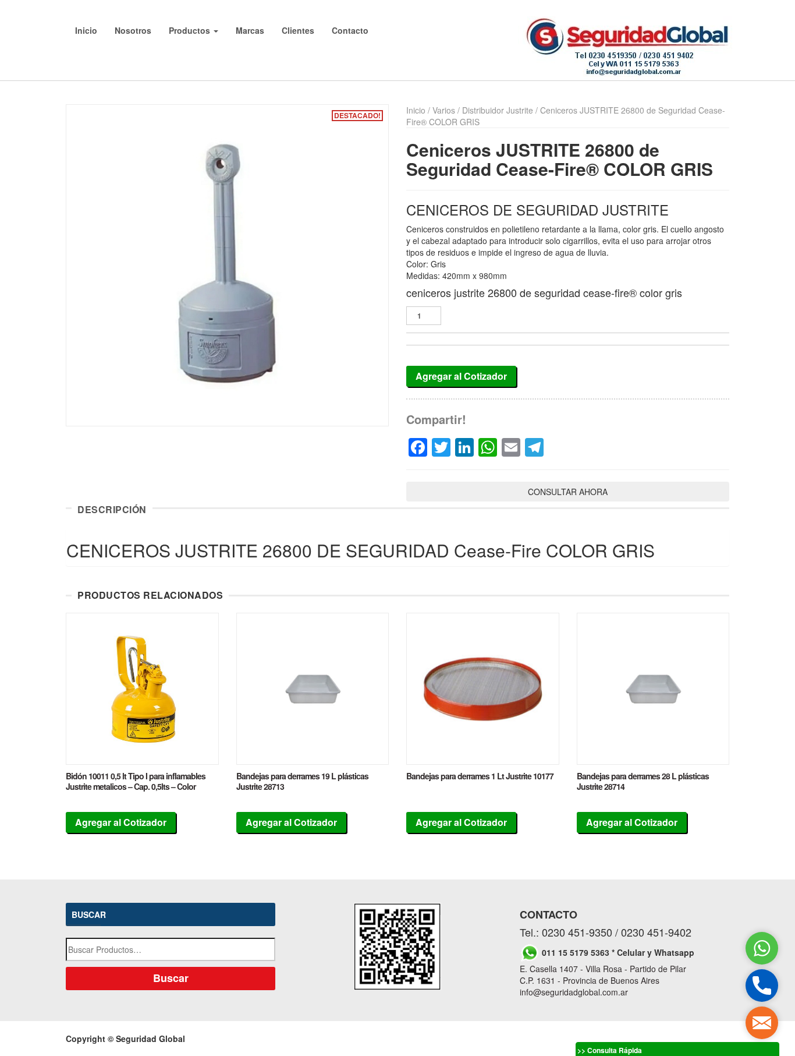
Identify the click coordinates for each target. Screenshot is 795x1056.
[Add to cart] (142, 689)
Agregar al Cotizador (461, 376)
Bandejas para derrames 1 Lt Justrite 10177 (479, 776)
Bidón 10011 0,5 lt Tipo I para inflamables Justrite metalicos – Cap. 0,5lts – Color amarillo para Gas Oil (135, 786)
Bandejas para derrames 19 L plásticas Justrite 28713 (302, 781)
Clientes (298, 30)
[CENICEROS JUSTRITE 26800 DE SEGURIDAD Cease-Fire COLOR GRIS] (227, 265)
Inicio (86, 30)
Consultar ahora (568, 491)
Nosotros (133, 30)
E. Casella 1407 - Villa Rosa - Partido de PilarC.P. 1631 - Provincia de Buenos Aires (603, 974)
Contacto (350, 30)
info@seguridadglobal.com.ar (574, 992)
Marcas (250, 30)
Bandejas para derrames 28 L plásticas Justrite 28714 (643, 781)
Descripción (112, 509)
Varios (443, 110)
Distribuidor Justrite (497, 110)
